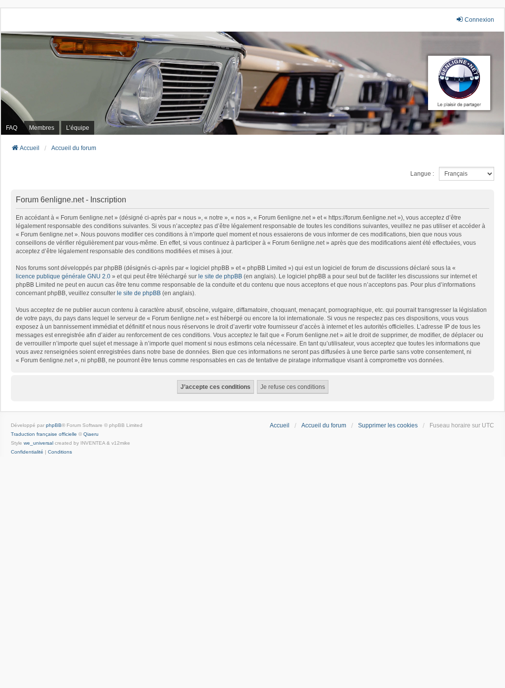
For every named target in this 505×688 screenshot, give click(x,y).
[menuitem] (27, 452)
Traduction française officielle (44, 434)
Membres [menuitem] (41, 127)
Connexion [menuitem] (479, 19)
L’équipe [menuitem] (77, 127)
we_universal (38, 443)
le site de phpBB (220, 276)
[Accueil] (252, 83)
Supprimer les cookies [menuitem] (388, 425)
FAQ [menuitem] (11, 127)
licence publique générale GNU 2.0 (63, 276)
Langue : (422, 173)
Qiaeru (91, 434)
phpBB (54, 425)
